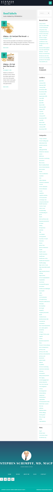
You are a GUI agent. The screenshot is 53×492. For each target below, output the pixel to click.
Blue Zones (41, 162)
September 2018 (43, 96)
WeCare (41, 406)
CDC (40, 178)
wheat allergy (42, 412)
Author (40, 154)
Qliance (41, 362)
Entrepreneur (42, 227)
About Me (26, 474)
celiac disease (42, 180)
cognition (41, 193)
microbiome (42, 321)
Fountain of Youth (43, 238)
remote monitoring (43, 366)
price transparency (43, 347)
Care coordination (43, 173)
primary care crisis (43, 351)
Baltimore (41, 156)
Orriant (40, 338)
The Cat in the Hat (43, 384)
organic (41, 336)
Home (9, 474)
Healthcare (42, 256)
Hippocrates (42, 275)
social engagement (44, 380)
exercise (41, 230)
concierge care (42, 199)
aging (40, 147)
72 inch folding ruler (43, 140)
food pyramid (42, 236)
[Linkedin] (12, 479)
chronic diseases (43, 186)
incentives (41, 282)
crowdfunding (42, 210)
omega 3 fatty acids (44, 334)
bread (40, 171)
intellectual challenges (44, 288)
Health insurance (43, 254)
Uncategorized (42, 391)
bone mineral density (44, 167)
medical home (42, 317)
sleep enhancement (44, 375)
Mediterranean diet (43, 319)
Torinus (41, 388)
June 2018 (41, 98)
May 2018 (41, 100)
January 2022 (42, 83)
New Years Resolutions (44, 325)
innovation (41, 286)
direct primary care (43, 219)
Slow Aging (41, 377)
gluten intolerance (43, 247)
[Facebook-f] (1, 479)
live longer (41, 308)
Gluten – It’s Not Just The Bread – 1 (9, 66)
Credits (23, 489)
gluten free (42, 245)
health (40, 249)
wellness (41, 408)
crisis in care (42, 208)
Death (40, 216)
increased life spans (44, 284)
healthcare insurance (44, 260)
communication (43, 197)
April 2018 (41, 102)
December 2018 (43, 89)
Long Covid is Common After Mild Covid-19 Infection (44, 25)
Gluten (40, 243)
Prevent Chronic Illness (44, 345)
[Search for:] (44, 13)
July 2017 (41, 111)
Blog (35, 474)
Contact (43, 474)
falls (40, 232)
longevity (41, 310)
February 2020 (42, 85)
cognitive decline (43, 195)
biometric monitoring (44, 158)
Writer (40, 419)
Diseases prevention (44, 221)
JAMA (40, 293)
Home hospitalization (44, 277)
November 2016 (42, 118)
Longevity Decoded (43, 312)
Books (18, 474)
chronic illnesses (43, 188)
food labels (42, 234)
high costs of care (43, 265)
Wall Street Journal (43, 403)
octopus (41, 332)
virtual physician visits (44, 401)
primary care (42, 349)
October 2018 (42, 94)
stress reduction (43, 382)
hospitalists (42, 280)
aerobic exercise (43, 145)
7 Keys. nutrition (43, 138)
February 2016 (42, 124)
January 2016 (42, 127)
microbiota (41, 323)
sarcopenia (42, 373)
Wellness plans (42, 410)
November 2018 (42, 91)
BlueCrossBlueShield (44, 165)
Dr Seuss (41, 223)
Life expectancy (43, 299)
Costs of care (42, 206)
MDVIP (40, 314)
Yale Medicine (42, 421)
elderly (40, 225)
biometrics (41, 160)
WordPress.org (42, 437)
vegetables (42, 399)
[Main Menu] (50, 2)
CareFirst (41, 176)
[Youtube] (9, 479)
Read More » (6, 47)
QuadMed (41, 364)
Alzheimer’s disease (44, 151)
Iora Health (41, 290)
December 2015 (43, 129)
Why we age (42, 417)
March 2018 (41, 105)
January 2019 (42, 87)
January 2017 (42, 116)
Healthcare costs (43, 258)
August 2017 (42, 109)
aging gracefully (43, 149)
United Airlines (42, 393)
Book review (42, 169)
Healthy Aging (42, 262)
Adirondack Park (43, 143)
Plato (40, 343)
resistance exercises (44, 369)
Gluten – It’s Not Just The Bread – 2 (16, 36)
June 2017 (41, 113)
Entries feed (42, 433)
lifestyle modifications (44, 301)
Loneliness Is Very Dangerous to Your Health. (43, 43)
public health (42, 360)
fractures (41, 241)
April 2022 (41, 80)
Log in (40, 431)
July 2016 (41, 120)
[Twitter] (5, 479)
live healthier (42, 306)
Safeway (41, 371)
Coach (40, 191)
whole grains (42, 414)
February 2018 (42, 107)
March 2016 (41, 122)
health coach (42, 252)
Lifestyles (41, 303)
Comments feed (43, 435)
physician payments (44, 340)
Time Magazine (42, 386)
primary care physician (44, 354)
